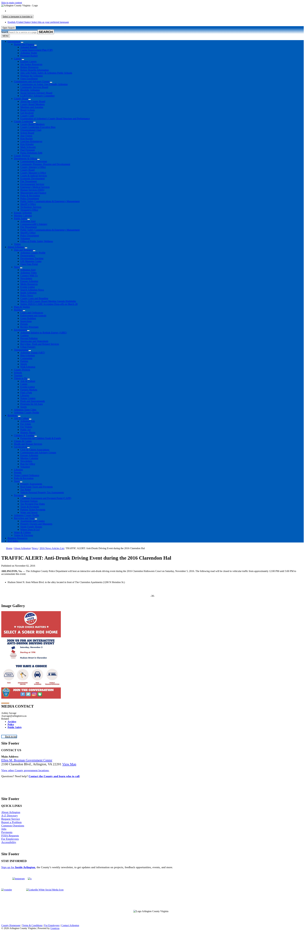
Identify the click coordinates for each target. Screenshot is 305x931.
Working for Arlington (31, 75)
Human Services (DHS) (32, 190)
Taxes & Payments (29, 506)
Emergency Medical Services (35, 187)
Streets (23, 364)
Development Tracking (31, 258)
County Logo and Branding (34, 298)
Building (18, 309)
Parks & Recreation (30, 195)
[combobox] (17, 16)
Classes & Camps (23, 441)
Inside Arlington (28, 292)
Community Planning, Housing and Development (45, 164)
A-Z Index (13, 541)
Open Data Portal (29, 264)
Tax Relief (25, 489)
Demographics (27, 255)
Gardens (24, 335)
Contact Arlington (70, 925)
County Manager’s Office (33, 172)
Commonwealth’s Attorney (33, 224)
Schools (18, 372)
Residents (12, 415)
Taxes (17, 481)
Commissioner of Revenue (33, 161)
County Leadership (23, 121)
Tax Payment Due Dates (32, 504)
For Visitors (26, 426)
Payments (19, 495)
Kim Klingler (27, 144)
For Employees (10, 838)
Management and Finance (33, 192)
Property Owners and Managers (36, 524)
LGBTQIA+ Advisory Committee (37, 95)
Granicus (54, 928)
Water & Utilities (22, 532)
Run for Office (27, 464)
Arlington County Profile (32, 252)
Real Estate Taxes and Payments (36, 486)
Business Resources (17, 538)
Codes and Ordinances (31, 312)
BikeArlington (27, 355)
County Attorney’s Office (33, 167)
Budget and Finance (24, 44)
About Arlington (16, 247)
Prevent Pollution (29, 338)
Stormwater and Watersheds (34, 341)
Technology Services (30, 207)
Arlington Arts (27, 421)
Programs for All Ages (31, 404)
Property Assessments (31, 484)
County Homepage (10, 925)
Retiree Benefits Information (34, 70)
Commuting (26, 358)
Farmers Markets (28, 389)
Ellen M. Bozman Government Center (26, 760)
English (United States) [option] (38, 22)
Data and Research (23, 249)
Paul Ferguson (27, 150)
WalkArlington (27, 367)
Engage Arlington (23, 212)
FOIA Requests (10, 835)
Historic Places (27, 432)
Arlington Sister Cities (25, 409)
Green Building (28, 318)
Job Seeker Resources (31, 64)
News (17, 267)
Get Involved (27, 112)
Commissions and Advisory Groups (32, 81)
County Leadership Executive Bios (37, 127)
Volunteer (25, 238)
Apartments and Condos (32, 521)
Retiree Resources (29, 67)
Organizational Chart (30, 130)
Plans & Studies (22, 307)
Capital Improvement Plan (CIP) (36, 50)
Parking (24, 361)
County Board (21, 98)
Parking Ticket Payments (32, 509)
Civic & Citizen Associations (34, 449)
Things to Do (20, 378)
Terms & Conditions (32, 925)
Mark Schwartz (28, 147)
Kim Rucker (26, 138)
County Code (27, 115)
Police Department (29, 198)
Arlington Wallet (28, 53)
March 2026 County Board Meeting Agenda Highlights (48, 301)
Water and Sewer (28, 512)
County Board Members (32, 104)
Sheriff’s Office (28, 204)
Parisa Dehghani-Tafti (31, 152)
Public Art (25, 429)
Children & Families (24, 435)
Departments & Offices (25, 158)
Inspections (26, 321)
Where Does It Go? (30, 529)
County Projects (22, 155)
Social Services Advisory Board (36, 92)
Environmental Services (32, 184)
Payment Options (29, 501)
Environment (20, 329)
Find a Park (26, 392)
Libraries (24, 395)
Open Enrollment (29, 78)
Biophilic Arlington (30, 90)
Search (4, 32)
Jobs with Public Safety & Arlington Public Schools (46, 73)
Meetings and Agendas (31, 107)
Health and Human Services (28, 444)
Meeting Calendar (23, 215)
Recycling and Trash (24, 518)
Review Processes (29, 327)
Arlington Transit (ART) (32, 352)
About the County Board (32, 101)
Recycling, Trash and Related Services (39, 344)
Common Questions (12, 825)
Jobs (3, 828)
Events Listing (27, 287)
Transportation (21, 349)
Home (9, 548)
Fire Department (28, 181)
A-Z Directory (9, 815)
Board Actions (27, 110)
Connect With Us (29, 275)
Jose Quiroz (26, 135)
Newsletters (26, 278)
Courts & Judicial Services (33, 175)
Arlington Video (28, 272)
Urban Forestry (28, 347)
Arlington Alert (28, 221)
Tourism (18, 375)
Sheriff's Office (28, 232)
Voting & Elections (23, 535)
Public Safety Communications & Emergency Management (50, 201)
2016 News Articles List (52, 548)
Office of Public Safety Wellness (36, 241)
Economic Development (32, 178)
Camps (23, 384)
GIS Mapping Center (30, 261)
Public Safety (20, 218)
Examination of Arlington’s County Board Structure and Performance (55, 118)
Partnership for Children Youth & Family (40, 438)
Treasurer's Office (29, 210)
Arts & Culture (27, 381)
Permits (24, 324)
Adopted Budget (28, 47)
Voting (17, 244)
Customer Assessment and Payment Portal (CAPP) (45, 498)
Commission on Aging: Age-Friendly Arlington (44, 84)
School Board (27, 132)
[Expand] (22, 42)
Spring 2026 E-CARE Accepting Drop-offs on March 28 (49, 304)
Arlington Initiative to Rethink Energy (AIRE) (43, 332)
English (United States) (38, 11)
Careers (18, 58)
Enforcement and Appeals (33, 315)
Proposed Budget (29, 55)
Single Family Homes (31, 526)
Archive (12, 721)
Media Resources (29, 284)
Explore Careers (28, 61)
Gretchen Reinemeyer (31, 141)
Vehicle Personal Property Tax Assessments (42, 492)
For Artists (25, 424)
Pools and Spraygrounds (32, 401)
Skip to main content (11, 2)
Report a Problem (11, 822)
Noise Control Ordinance (26, 475)
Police (11, 724)
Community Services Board (34, 87)
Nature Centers (27, 398)
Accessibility (8, 842)
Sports (23, 406)
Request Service (10, 818)
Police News (26, 295)
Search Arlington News (32, 289)
